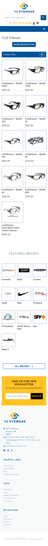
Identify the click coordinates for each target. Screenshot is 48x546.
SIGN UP (37, 396)
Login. (6, 516)
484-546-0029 (28, 437)
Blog (5, 471)
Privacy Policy (8, 468)
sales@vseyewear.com (16, 446)
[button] (37, 24)
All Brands (22, 366)
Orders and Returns (10, 495)
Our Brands (7, 489)
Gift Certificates (9, 498)
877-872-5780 (12, 437)
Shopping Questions (11, 474)
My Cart (6, 522)
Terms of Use (8, 466)
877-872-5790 (24, 440)
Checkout (7, 525)
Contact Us (7, 501)
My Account (7, 519)
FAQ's (5, 492)
